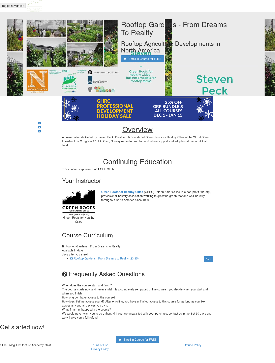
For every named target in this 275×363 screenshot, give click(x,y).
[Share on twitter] (39, 127)
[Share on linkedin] (39, 131)
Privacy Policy (100, 349)
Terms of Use (99, 345)
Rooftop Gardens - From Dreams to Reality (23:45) (106, 258)
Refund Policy (192, 345)
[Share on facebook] (39, 123)
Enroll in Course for (143, 59)
